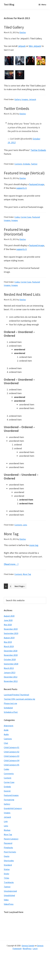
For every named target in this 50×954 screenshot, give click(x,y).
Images (25, 99)
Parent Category (11, 839)
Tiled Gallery (14, 27)
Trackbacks (9, 882)
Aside (6, 730)
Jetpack (22, 46)
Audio (6, 734)
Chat (6, 743)
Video (6, 899)
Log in (35, 948)
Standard (8, 865)
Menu (43, 4)
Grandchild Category (13, 808)
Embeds (26, 164)
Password (8, 843)
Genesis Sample (28, 945)
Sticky (6, 873)
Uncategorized (10, 891)
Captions (8, 738)
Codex (17, 217)
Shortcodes (9, 860)
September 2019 (11, 633)
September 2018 (11, 664)
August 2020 (9, 616)
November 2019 (11, 629)
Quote (6, 856)
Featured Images (11, 795)
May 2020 (8, 624)
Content (18, 164)
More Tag (11, 533)
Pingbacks (8, 847)
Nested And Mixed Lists (22, 294)
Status (7, 869)
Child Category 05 (11, 765)
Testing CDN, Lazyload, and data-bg (19, 699)
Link (6, 821)
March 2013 (9, 668)
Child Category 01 (11, 747)
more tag (33, 545)
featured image (36, 184)
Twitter (34, 164)
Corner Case (26, 217)
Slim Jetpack (35, 46)
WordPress (27, 948)
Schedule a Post (11, 712)
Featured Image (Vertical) (24, 173)
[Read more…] (11, 564)
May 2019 (8, 642)
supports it (21, 188)
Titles (6, 878)
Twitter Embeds (16, 108)
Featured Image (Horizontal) (16, 231)
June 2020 (8, 620)
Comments (9, 773)
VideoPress (8, 904)
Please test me (10, 703)
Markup (7, 830)
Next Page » (20, 587)
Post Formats (10, 852)
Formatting (9, 799)
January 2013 (9, 672)
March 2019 (9, 646)
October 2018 (10, 659)
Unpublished (9, 895)
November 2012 (11, 681)
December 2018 (10, 650)
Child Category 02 (11, 751)
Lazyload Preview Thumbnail (16, 694)
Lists (25, 524)
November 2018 (11, 655)
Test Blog (9, 4)
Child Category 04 (11, 760)
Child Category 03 (11, 756)
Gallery (17, 99)
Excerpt (7, 791)
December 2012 (10, 677)
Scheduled (8, 707)
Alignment (8, 725)
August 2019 (9, 637)
